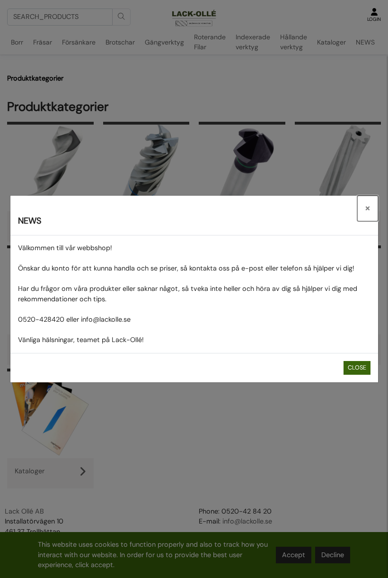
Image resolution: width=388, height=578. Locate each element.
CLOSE (357, 367)
